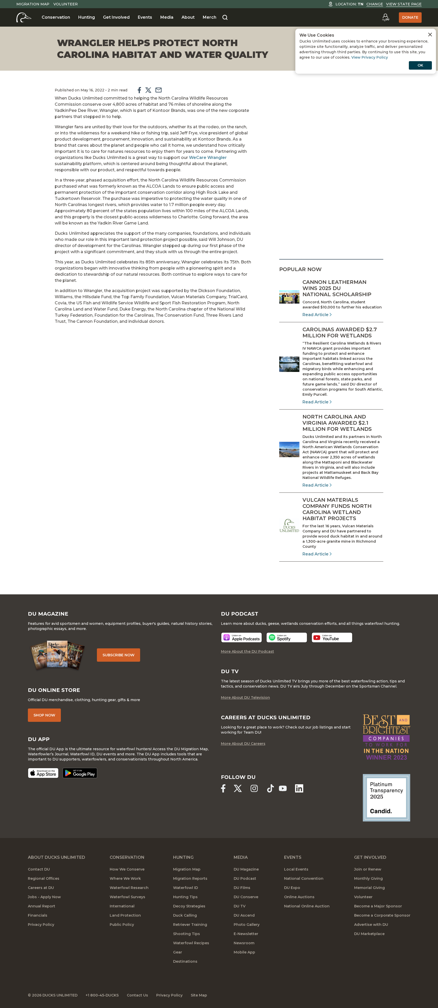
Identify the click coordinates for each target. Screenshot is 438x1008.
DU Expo (292, 887)
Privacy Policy (41, 924)
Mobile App (244, 952)
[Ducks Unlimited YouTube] (283, 788)
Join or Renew (367, 869)
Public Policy (122, 924)
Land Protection (125, 915)
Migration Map (32, 4)
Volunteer (65, 4)
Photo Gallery (247, 924)
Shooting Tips (186, 933)
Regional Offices (43, 878)
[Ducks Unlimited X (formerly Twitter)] (238, 788)
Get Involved (116, 17)
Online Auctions (299, 897)
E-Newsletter (246, 933)
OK (420, 65)
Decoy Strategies (189, 906)
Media (166, 17)
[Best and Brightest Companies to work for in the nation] (386, 737)
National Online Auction (307, 906)
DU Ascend (244, 915)
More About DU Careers (243, 743)
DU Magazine (246, 869)
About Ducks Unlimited (56, 857)
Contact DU (39, 869)
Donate (410, 17)
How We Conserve (127, 869)
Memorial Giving (369, 887)
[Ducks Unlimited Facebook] (223, 788)
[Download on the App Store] (43, 773)
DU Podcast (245, 878)
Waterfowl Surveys (127, 897)
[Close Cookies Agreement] (430, 34)
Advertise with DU (371, 924)
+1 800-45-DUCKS (102, 995)
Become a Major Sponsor (378, 906)
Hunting (86, 17)
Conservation (56, 17)
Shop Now (44, 715)
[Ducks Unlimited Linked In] (299, 788)
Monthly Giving (368, 878)
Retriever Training (190, 924)
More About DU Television (245, 697)
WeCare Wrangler (208, 157)
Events (145, 17)
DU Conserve (246, 897)
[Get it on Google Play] (80, 773)
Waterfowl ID (185, 887)
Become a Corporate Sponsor (382, 915)
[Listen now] (241, 637)
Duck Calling (185, 915)
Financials (37, 915)
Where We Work (125, 878)
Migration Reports (190, 878)
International (122, 906)
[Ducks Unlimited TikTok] (270, 788)
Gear (177, 952)
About (188, 17)
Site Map (199, 995)
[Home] (23, 17)
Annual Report (41, 906)
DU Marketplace (369, 933)
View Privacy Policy (369, 57)
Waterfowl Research (129, 887)
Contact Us (137, 995)
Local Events (296, 869)
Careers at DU (41, 887)
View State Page (404, 4)
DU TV (239, 906)
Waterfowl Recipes (191, 943)
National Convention (303, 878)
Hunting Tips (185, 897)
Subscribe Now (118, 655)
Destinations (185, 961)
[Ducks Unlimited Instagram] (254, 788)
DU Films (242, 887)
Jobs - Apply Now (44, 897)
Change (374, 4)
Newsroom (244, 943)
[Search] (225, 17)
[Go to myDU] (385, 17)
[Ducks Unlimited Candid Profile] (386, 797)
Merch (209, 17)
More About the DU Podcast (247, 651)
